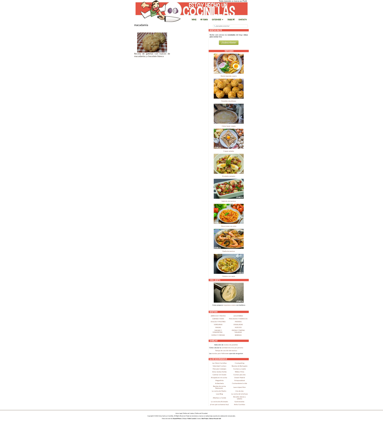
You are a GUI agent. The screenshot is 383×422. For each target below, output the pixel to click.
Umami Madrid (239, 377)
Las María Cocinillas (219, 363)
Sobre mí (231, 19)
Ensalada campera (228, 176)
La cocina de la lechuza (239, 394)
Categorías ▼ (218, 19)
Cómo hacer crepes (229, 126)
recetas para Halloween (220, 353)
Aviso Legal (179, 413)
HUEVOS (238, 327)
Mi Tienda (204, 19)
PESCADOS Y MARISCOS (238, 319)
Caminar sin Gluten (219, 375)
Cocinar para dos (239, 375)
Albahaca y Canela (219, 398)
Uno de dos (239, 391)
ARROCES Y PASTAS (218, 316)
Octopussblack (239, 380)
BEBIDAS (238, 335)
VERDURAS (218, 324)
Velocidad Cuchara (219, 366)
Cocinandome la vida (239, 383)
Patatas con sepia (228, 276)
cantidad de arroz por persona (232, 348)
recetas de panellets (231, 345)
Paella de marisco (228, 251)
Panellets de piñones (228, 101)
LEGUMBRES (238, 316)
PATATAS (238, 321)
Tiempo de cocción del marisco (226, 350)
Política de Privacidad (201, 413)
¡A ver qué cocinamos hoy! (219, 404)
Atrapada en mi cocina (219, 377)
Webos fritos (239, 372)
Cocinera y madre (239, 369)
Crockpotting (239, 363)
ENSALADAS (238, 324)
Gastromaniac (239, 401)
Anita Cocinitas (239, 404)
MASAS (218, 327)
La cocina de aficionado (219, 401)
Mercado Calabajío (219, 369)
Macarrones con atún (228, 226)
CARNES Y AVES (218, 319)
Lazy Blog (219, 394)
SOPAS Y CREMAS (218, 335)
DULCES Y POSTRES (218, 321)
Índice (194, 19)
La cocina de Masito (219, 391)
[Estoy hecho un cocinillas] (191, 11)
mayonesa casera (229, 305)
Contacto (242, 19)
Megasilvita (219, 380)
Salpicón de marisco (229, 201)
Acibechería (219, 383)
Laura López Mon (239, 387)
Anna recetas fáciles (219, 372)
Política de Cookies (188, 413)
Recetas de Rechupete (239, 366)
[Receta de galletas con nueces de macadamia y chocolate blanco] (152, 42)
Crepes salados (228, 151)
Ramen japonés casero (229, 76)
